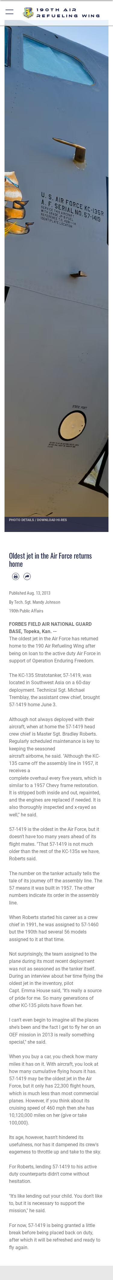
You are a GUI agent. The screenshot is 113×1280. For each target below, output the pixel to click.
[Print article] (15, 576)
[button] (10, 13)
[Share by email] (27, 576)
